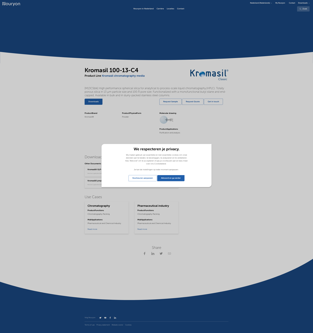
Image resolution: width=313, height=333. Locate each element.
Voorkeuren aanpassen (142, 178)
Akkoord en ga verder (171, 178)
